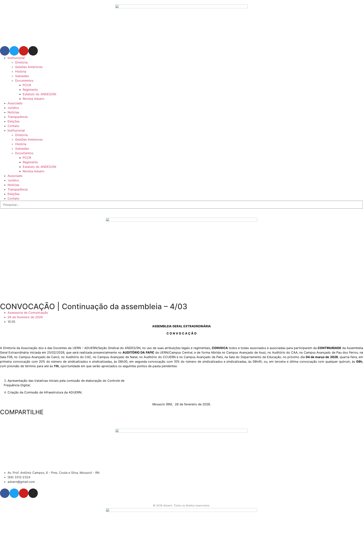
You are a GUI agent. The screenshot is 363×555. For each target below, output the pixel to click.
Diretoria (21, 62)
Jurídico (13, 108)
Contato (13, 126)
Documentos (24, 80)
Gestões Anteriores (29, 67)
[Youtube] (23, 51)
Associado (15, 103)
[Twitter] (14, 51)
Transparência (18, 117)
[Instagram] (33, 51)
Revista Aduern (33, 99)
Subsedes (22, 76)
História (20, 71)
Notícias (13, 112)
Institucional (16, 58)
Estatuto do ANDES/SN (39, 94)
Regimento (30, 89)
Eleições (13, 121)
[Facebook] (4, 51)
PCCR (27, 85)
